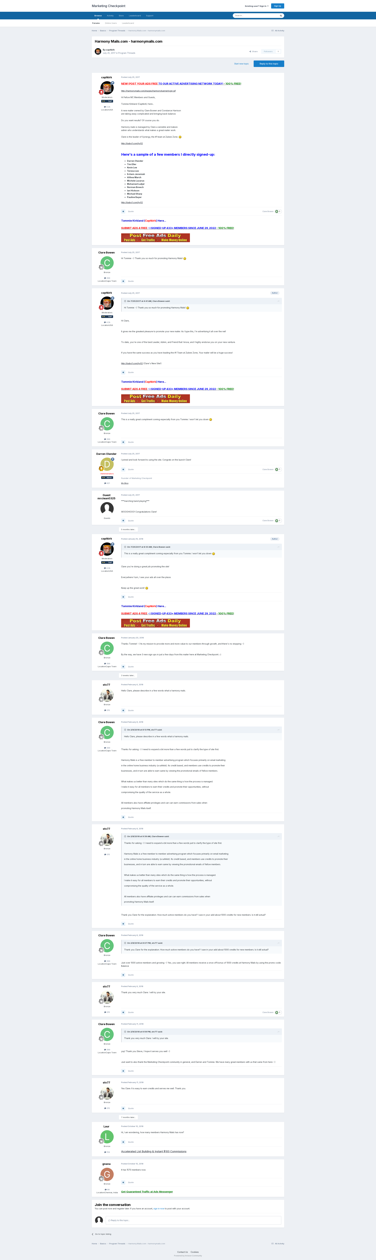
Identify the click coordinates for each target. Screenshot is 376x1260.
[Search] (281, 15)
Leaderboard (128, 23)
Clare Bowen (267, 211)
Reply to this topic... (120, 1220)
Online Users (111, 23)
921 (108, 483)
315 (108, 710)
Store (121, 15)
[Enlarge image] (180, 137)
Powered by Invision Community (188, 1256)
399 (108, 278)
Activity (110, 15)
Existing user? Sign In (256, 6)
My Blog (124, 483)
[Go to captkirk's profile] (98, 51)
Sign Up (277, 6)
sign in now (158, 1208)
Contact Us (182, 1252)
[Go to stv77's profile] (107, 695)
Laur (106, 1126)
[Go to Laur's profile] (107, 1136)
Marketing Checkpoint (108, 6)
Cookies (195, 1252)
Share (254, 51)
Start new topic (241, 63)
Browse (98, 15)
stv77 (106, 684)
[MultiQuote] (123, 211)
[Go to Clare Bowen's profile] (107, 262)
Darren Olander (106, 453)
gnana (106, 1163)
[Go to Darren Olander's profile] (107, 464)
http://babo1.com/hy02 (132, 143)
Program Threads (126, 53)
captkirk (110, 49)
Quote (131, 211)
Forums (96, 23)
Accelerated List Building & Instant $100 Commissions (153, 1151)
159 (108, 1152)
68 (108, 1189)
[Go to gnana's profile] (107, 1174)
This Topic (269, 15)
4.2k (108, 107)
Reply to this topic (269, 63)
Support (149, 15)
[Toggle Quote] (125, 301)
